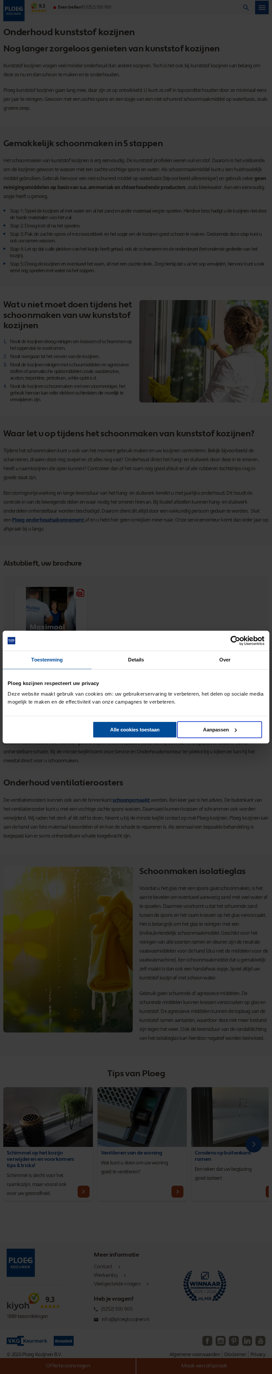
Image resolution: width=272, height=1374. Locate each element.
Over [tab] (225, 659)
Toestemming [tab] (47, 659)
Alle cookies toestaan (135, 729)
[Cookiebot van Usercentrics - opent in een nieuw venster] (235, 641)
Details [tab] (136, 659)
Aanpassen (216, 729)
